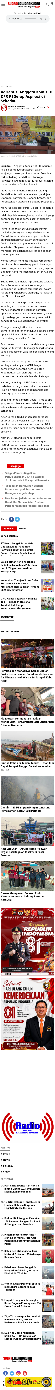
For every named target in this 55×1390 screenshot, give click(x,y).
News (9, 86)
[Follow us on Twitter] (12, 1373)
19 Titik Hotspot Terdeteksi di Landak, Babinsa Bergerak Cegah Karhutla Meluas (22, 1205)
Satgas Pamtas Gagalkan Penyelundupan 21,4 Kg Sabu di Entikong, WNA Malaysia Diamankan (27, 476)
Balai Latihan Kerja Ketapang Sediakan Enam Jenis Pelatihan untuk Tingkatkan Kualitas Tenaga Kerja (19, 566)
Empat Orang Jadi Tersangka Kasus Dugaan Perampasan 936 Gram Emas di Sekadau (22, 1303)
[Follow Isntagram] (18, 1373)
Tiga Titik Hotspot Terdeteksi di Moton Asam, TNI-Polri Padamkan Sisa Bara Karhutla (22, 1319)
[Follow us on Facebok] (5, 1373)
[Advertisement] (27, 54)
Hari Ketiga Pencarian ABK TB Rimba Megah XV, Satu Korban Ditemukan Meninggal (22, 1188)
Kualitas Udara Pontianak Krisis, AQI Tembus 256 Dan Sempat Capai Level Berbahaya (22, 1336)
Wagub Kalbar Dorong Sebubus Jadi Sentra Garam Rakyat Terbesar (22, 1286)
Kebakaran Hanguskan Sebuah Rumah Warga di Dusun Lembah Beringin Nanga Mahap (24, 489)
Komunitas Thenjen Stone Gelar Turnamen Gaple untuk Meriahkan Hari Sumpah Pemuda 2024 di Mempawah (20, 585)
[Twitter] (17, 519)
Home (3, 86)
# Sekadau (7, 1165)
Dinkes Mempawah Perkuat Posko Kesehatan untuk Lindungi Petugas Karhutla (22, 896)
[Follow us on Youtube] (24, 1373)
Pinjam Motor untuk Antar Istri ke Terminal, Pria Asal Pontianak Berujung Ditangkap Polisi (22, 1239)
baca (42, 107)
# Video (5, 1171)
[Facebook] (11, 519)
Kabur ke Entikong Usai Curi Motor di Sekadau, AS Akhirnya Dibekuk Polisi (22, 1254)
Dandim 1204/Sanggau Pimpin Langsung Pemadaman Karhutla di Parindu (25, 809)
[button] (52, 2)
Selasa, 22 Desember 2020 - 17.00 (21, 109)
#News (22, 528)
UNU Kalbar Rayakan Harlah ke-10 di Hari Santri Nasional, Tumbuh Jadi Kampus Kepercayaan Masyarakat (19, 603)
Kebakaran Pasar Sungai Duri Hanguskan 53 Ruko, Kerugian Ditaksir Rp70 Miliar (21, 1270)
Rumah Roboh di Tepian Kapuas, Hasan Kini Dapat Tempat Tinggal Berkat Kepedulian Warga (27, 766)
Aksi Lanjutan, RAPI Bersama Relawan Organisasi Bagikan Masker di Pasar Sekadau (24, 852)
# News (5, 1159)
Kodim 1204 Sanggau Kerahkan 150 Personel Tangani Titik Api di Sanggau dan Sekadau (22, 1221)
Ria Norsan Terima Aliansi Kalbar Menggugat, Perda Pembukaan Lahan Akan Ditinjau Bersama (27, 722)
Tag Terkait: (8, 528)
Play (46, 1382)
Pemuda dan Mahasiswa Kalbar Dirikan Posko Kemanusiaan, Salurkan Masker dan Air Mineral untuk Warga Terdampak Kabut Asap (27, 675)
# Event (5, 1154)
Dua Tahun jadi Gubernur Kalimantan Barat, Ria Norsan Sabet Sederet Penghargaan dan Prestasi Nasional (28, 502)
